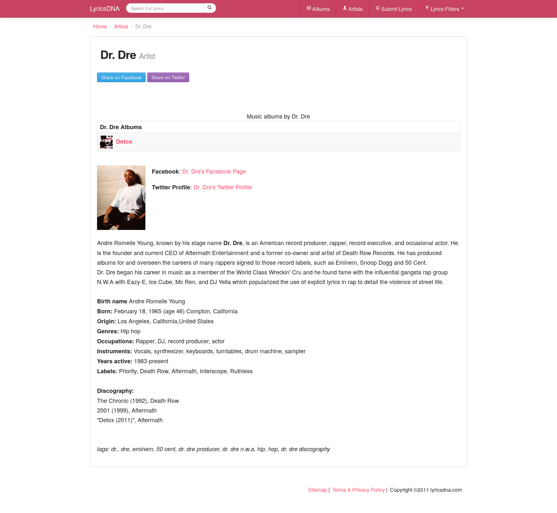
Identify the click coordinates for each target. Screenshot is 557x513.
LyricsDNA (105, 8)
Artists (355, 9)
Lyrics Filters (445, 9)
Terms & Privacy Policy (358, 489)
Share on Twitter (168, 77)
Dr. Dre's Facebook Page (214, 171)
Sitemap (317, 489)
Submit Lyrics (396, 9)
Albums (320, 9)
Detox (124, 141)
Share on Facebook (121, 77)
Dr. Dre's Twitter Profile (222, 187)
